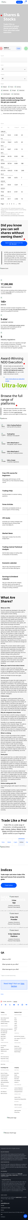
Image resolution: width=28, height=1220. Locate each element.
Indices (13, 829)
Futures (7, 829)
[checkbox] (14, 114)
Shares (4, 831)
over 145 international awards (18, 309)
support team (19, 1197)
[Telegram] (18, 1005)
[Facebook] (1, 1005)
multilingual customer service (16, 325)
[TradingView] (26, 1005)
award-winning (18, 412)
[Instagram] (22, 1005)
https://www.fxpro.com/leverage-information (12, 215)
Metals (19, 829)
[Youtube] (14, 1005)
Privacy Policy (9, 1175)
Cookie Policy (15, 1175)
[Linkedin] (5, 1005)
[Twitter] (10, 1005)
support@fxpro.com (5, 1203)
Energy (24, 829)
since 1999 (8, 292)
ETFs (11, 831)
